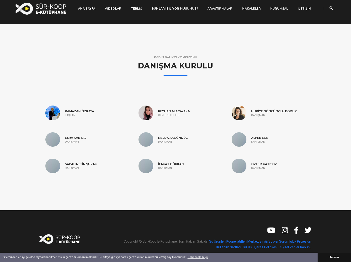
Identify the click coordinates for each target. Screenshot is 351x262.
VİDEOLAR (113, 8)
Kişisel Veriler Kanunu (296, 247)
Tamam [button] (334, 257)
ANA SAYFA (87, 8)
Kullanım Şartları (228, 247)
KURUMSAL (279, 8)
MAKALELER (251, 8)
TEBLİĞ (136, 8)
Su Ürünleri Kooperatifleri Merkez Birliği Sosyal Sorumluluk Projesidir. (260, 241)
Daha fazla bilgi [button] (197, 257)
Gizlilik (247, 247)
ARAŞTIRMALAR (219, 8)
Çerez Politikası (265, 247)
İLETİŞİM (304, 8)
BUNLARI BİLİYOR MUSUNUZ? (175, 8)
